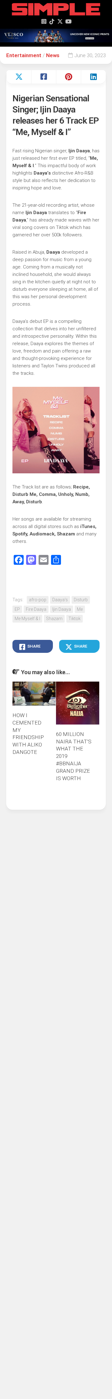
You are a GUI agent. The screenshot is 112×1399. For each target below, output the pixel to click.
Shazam (54, 618)
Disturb (81, 599)
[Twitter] (60, 21)
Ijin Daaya (61, 609)
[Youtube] (68, 21)
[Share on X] (18, 77)
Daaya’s (60, 599)
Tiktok (74, 618)
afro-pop (37, 599)
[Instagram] (44, 21)
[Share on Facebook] (43, 77)
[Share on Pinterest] (68, 77)
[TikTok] (52, 21)
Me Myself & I (27, 618)
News (52, 55)
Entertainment (23, 55)
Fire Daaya (36, 609)
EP (17, 609)
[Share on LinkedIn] (93, 77)
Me (80, 609)
